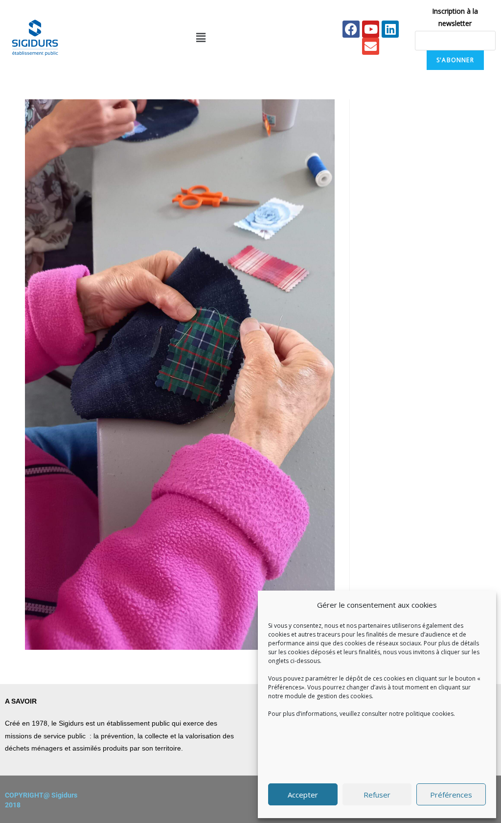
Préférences (451, 795)
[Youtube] (370, 29)
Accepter (303, 795)
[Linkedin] (390, 29)
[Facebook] (351, 29)
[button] (200, 37)
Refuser (377, 795)
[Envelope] (370, 46)
